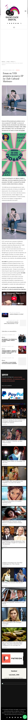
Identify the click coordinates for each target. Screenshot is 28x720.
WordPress (20, 714)
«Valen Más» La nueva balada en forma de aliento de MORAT (9, 363)
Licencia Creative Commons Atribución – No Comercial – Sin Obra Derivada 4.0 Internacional (13, 379)
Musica (18, 70)
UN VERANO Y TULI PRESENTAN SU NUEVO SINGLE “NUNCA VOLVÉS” (9, 340)
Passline (22, 130)
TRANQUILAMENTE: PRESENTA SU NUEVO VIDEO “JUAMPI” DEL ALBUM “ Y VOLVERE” (9, 352)
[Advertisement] (14, 44)
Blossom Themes (8, 714)
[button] (25, 717)
